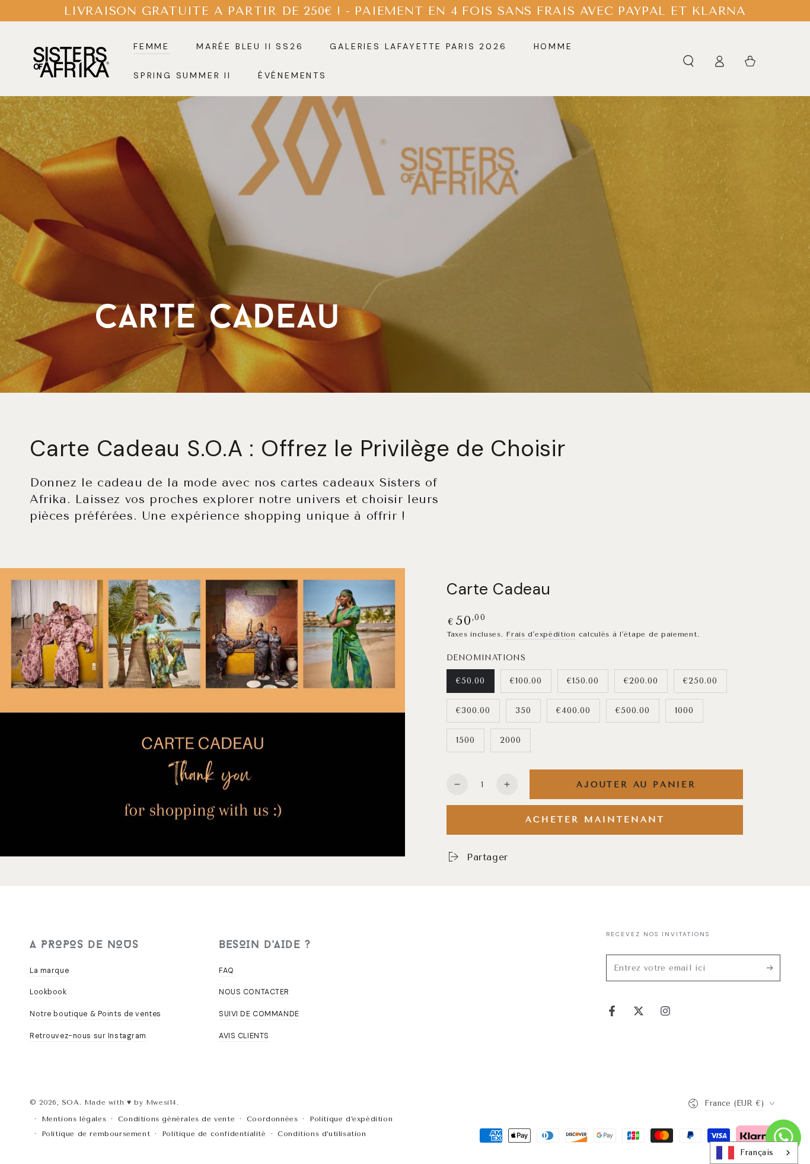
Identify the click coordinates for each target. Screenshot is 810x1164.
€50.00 (470, 681)
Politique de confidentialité (214, 1134)
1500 (465, 740)
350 (523, 710)
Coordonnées (272, 1119)
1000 (684, 710)
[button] (688, 61)
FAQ (226, 970)
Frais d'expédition (541, 634)
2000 (510, 740)
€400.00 (573, 710)
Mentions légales (74, 1119)
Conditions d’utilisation (322, 1134)
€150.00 (583, 681)
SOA (70, 1102)
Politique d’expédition (351, 1119)
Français (757, 1152)
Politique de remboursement (96, 1134)
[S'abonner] (773, 968)
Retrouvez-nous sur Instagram (88, 1036)
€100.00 (526, 681)
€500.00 (633, 710)
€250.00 (700, 681)
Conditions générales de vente (176, 1119)
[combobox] (754, 1152)
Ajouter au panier (636, 785)
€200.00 (641, 681)
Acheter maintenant (595, 820)
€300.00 (473, 710)
